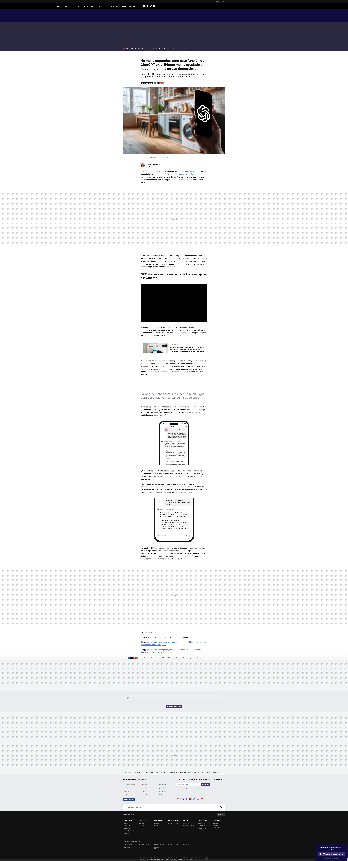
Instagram (151, 6)
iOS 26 (161, 795)
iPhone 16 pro (149, 772)
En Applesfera (174, 344)
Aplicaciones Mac (195, 658)
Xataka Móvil (127, 825)
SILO (147, 48)
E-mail (163, 83)
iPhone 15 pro (174, 772)
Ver (174, 706)
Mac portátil (162, 784)
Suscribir (205, 784)
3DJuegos (141, 823)
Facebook (155, 83)
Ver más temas (129, 799)
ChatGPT (140, 48)
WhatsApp (162, 791)
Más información (187, 859)
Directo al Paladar (173, 823)
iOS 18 (175, 177)
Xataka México (128, 844)
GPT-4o (193, 171)
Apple (192, 48)
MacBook (126, 795)
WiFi (160, 48)
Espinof (156, 825)
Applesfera (127, 828)
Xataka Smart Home (129, 830)
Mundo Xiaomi (128, 833)
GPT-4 (169, 658)
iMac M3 (215, 772)
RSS (197, 798)
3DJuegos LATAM (144, 844)
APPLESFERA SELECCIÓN (93, 6)
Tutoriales (144, 784)
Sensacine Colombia (156, 847)
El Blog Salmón (217, 823)
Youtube (154, 6)
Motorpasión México (186, 845)
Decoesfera (201, 825)
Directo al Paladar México (173, 845)
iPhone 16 (140, 772)
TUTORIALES (75, 6)
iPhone (173, 48)
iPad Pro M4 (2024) (186, 772)
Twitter (157, 6)
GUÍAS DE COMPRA (128, 6)
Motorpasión (186, 823)
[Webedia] (220, 1)
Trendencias (201, 823)
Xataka (126, 823)
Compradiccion (202, 828)
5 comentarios (147, 83)
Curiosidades (151, 658)
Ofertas (143, 791)
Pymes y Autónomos (216, 826)
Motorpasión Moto (188, 825)
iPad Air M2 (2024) (161, 772)
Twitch (144, 6)
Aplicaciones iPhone (180, 658)
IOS (106, 6)
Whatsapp (154, 48)
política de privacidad (200, 788)
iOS (178, 48)
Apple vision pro (199, 772)
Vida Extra (141, 825)
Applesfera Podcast (129, 784)
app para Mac (186, 180)
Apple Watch (162, 788)
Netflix (166, 48)
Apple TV (144, 788)
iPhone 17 (144, 795)
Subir (219, 814)
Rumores (126, 791)
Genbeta (148, 632)
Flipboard (147, 6)
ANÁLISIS (114, 6)
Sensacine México (159, 844)
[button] (153, 164)
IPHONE (65, 6)
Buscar (221, 807)
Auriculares (185, 48)
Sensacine (156, 823)
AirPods (126, 788)
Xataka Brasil (127, 847)
